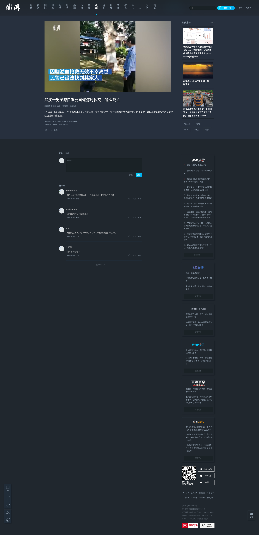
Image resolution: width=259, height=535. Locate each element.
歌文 (67, 228)
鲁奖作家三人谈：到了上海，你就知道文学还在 (199, 315)
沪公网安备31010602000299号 (193, 509)
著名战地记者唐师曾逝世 (196, 165)
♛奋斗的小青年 (71, 190)
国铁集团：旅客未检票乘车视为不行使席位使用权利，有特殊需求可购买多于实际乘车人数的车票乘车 (198, 215)
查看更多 (198, 296)
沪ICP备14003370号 (189, 506)
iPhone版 (207, 476)
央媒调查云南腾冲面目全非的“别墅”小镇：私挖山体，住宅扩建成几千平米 (198, 237)
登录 (240, 8)
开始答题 (198, 410)
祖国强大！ (70, 247)
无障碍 (248, 8)
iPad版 (206, 482)
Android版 (208, 469)
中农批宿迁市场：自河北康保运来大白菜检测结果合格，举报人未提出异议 (198, 226)
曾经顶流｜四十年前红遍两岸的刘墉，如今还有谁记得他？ (199, 323)
